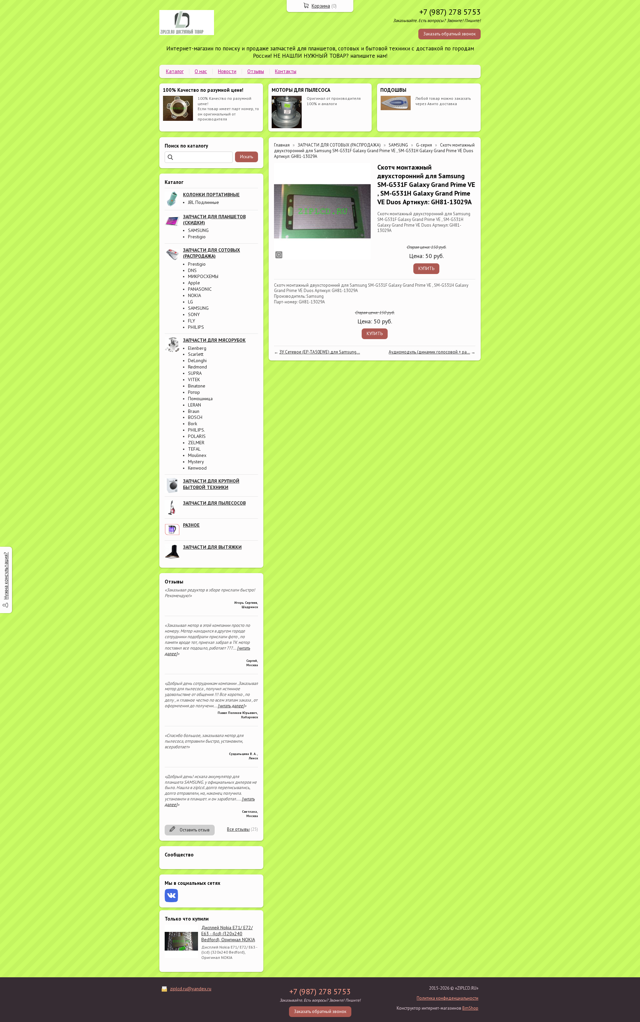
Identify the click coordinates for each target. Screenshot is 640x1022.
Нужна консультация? (6, 575)
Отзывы (255, 71)
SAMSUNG (198, 230)
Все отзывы (238, 829)
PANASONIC (200, 289)
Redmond (197, 367)
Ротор (194, 392)
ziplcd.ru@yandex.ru (190, 989)
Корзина (321, 6)
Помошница (200, 399)
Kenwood (197, 468)
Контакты (285, 71)
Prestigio (197, 237)
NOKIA (194, 295)
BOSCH (195, 417)
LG (190, 302)
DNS (192, 270)
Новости (227, 71)
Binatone (196, 386)
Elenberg (197, 348)
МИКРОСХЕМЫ (203, 276)
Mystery (196, 462)
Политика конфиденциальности (447, 998)
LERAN (194, 405)
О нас (201, 71)
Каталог (175, 71)
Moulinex (197, 455)
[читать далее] (231, 706)
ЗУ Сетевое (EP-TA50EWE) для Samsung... (319, 352)
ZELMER (196, 443)
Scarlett (195, 354)
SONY (194, 314)
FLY (191, 321)
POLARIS (197, 436)
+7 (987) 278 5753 (450, 12)
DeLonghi (197, 360)
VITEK (194, 379)
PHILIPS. (196, 430)
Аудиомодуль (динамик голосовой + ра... (429, 352)
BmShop (470, 1008)
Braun (193, 411)
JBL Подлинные (203, 202)
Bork (192, 424)
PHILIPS (196, 327)
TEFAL (194, 449)
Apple (194, 283)
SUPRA (195, 373)
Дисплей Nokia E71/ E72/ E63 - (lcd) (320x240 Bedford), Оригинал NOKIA (228, 934)
